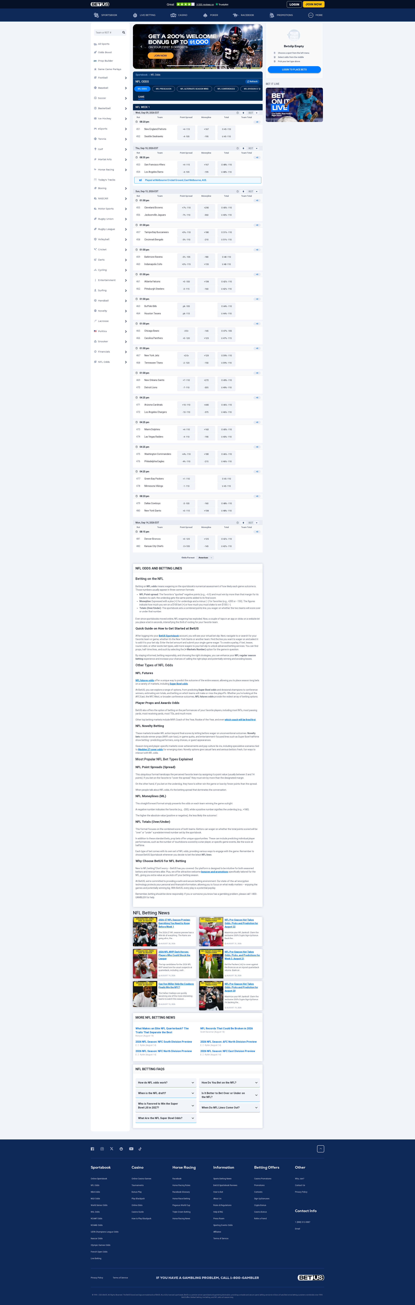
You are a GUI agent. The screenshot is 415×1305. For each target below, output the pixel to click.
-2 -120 (186, 363)
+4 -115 (186, 129)
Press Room (218, 1218)
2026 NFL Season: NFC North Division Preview (164, 1051)
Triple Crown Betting (181, 1212)
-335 (206, 387)
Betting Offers (266, 1167)
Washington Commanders (157, 454)
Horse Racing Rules (181, 1185)
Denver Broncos (152, 539)
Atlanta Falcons (152, 281)
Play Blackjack (138, 1198)
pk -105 (186, 306)
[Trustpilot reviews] (197, 4)
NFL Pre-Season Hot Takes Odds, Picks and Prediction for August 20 (241, 987)
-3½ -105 (186, 257)
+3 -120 (186, 338)
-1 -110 (186, 486)
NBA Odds (95, 1192)
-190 (206, 437)
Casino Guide (138, 1212)
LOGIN (294, 4)
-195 (206, 136)
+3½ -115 (186, 264)
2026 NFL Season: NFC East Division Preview (227, 1051)
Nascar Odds (97, 1238)
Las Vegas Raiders (153, 436)
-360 (206, 215)
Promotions (285, 15)
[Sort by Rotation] (256, 112)
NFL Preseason (163, 89)
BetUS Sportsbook (169, 636)
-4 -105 (186, 136)
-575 (206, 412)
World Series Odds (99, 1205)
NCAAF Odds (96, 1218)
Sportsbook (109, 15)
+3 (257, 122)
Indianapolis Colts (153, 264)
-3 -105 (186, 503)
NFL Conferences (226, 89)
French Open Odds (99, 1252)
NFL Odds (155, 74)
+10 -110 (186, 405)
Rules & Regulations (222, 1205)
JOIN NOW (314, 4)
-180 (206, 257)
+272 (206, 380)
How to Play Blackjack (141, 1218)
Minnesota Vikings (153, 486)
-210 (206, 239)
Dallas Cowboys (152, 503)
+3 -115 (186, 510)
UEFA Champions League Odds (105, 1232)
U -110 (226, 136)
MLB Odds (95, 1198)
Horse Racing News (181, 1218)
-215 (206, 461)
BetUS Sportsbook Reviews (225, 1185)
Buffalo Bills (150, 306)
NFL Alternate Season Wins (194, 89)
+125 (206, 338)
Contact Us (300, 1185)
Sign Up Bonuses (261, 1198)
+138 (206, 281)
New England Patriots (155, 129)
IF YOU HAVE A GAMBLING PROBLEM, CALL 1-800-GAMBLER (207, 1278)
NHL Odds (95, 1212)
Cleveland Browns (153, 207)
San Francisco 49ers (154, 164)
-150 (206, 363)
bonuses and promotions (214, 871)
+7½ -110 (186, 207)
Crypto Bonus (260, 1205)
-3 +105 (186, 546)
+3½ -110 (186, 232)
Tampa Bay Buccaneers (156, 232)
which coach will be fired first (240, 719)
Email (297, 1229)
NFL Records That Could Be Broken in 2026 (226, 1028)
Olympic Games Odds (100, 1245)
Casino (182, 15)
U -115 (226, 338)
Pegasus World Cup (181, 1205)
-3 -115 (186, 289)
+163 (206, 429)
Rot (251, 113)
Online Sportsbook (99, 1179)
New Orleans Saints (154, 380)
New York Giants (152, 510)
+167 (206, 129)
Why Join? (299, 1179)
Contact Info (306, 1211)
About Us (217, 1198)
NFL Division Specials (255, 89)
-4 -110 (186, 437)
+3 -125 (186, 539)
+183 (206, 454)
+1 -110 (186, 479)
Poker (214, 15)
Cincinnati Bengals (153, 239)
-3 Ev (186, 331)
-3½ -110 (186, 239)
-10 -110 (186, 412)
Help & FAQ (218, 1212)
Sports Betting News (222, 1179)
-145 (206, 331)
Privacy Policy (301, 1192)
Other (300, 1167)
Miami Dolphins (152, 429)
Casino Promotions (262, 1179)
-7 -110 (186, 387)
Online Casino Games (141, 1179)
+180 (206, 232)
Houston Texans (152, 313)
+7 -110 (186, 380)
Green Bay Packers (154, 478)
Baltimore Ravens (153, 257)
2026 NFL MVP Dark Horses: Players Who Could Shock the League (174, 955)
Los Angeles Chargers (155, 412)
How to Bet (218, 1192)
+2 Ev (186, 355)
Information (223, 1167)
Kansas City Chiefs (153, 546)
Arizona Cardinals (153, 404)
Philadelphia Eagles (154, 461)
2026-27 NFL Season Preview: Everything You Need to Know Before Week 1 (174, 923)
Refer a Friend (260, 1218)
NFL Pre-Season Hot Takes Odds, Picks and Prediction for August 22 (241, 923)
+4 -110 (186, 429)
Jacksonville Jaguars (155, 215)
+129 (206, 355)
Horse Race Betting (181, 1198)
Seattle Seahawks (153, 136)
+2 (257, 299)
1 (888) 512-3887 (302, 1222)
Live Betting (147, 15)
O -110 (226, 129)
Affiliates (217, 1232)
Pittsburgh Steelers (154, 288)
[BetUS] (296, 1278)
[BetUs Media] (93, 1148)
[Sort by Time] (243, 112)
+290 (206, 207)
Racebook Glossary (181, 1192)
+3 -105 (186, 281)
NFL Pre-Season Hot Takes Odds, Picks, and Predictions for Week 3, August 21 (242, 955)
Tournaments (138, 1185)
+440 (206, 405)
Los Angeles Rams (153, 172)
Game (141, 97)
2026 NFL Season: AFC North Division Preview (228, 1041)
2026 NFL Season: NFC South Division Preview (164, 1041)
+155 (206, 264)
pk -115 (186, 313)
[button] (141, 46)
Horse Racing (184, 1167)
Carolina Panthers (153, 338)
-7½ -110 (186, 215)
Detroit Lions (150, 387)
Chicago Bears (151, 330)
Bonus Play (137, 1192)
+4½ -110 (186, 454)
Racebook (247, 15)
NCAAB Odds (97, 1225)
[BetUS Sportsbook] (100, 4)
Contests (258, 1192)
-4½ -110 (186, 461)
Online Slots (137, 1205)
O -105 (226, 331)
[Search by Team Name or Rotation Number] (123, 32)
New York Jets (151, 355)
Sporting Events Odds (223, 1225)
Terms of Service (220, 1238)
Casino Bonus (260, 1212)
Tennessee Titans (153, 362)
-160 (206, 289)
